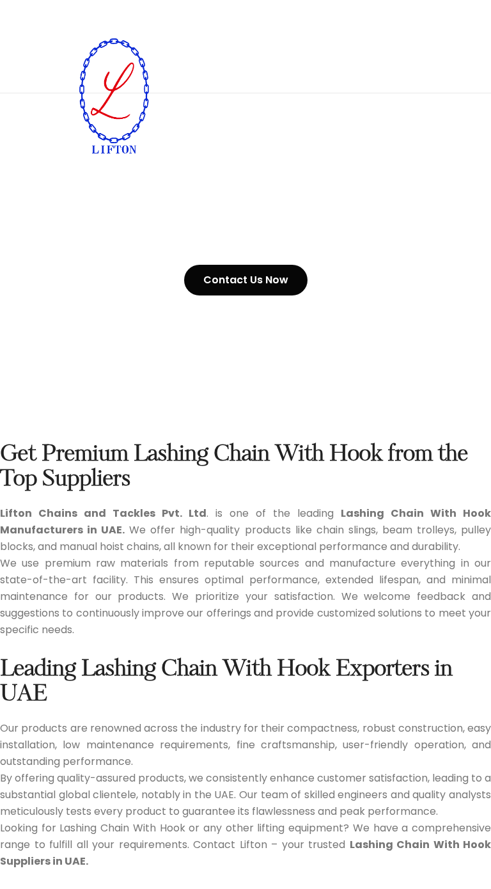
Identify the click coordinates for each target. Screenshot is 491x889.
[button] (246, 280)
